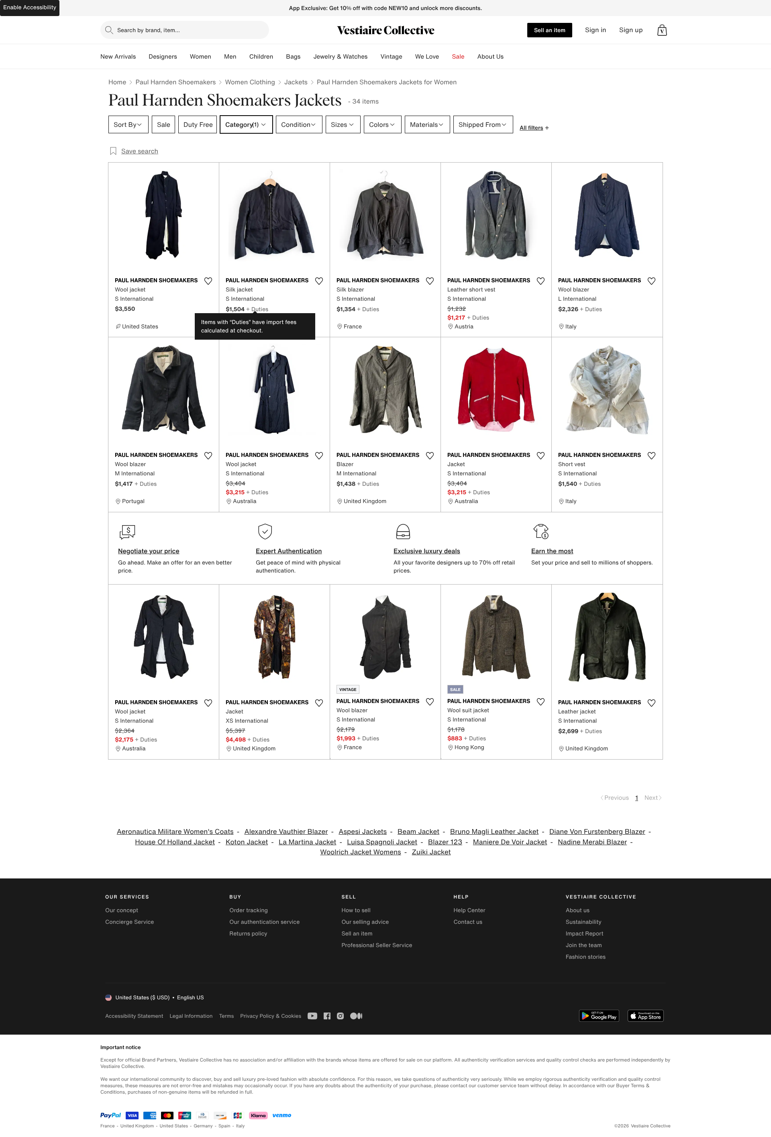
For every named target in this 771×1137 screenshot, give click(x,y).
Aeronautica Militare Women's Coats (175, 832)
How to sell (355, 910)
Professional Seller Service (376, 945)
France (107, 1126)
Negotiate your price (148, 551)
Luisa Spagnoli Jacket (382, 842)
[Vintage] (409, 56)
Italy (240, 1126)
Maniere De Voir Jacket (510, 842)
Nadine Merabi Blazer (592, 842)
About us (577, 910)
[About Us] (510, 56)
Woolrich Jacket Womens (360, 852)
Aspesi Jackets (363, 832)
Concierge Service (129, 922)
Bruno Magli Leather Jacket (494, 832)
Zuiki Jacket (431, 852)
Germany (203, 1126)
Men (230, 56)
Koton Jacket (247, 842)
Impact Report (585, 933)
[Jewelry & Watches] (374, 56)
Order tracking (248, 910)
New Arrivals (118, 56)
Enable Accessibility (29, 7)
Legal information (190, 1016)
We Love (427, 56)
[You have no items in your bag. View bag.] (662, 30)
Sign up (631, 30)
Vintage (391, 56)
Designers (163, 56)
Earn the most (552, 551)
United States (174, 1126)
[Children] (279, 56)
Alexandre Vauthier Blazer (286, 832)
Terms (226, 1016)
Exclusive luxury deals (427, 551)
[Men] (243, 56)
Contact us (468, 922)
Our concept (121, 910)
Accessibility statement (134, 1016)
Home (117, 82)
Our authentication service (264, 922)
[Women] (217, 56)
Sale (458, 56)
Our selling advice (365, 922)
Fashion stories (586, 957)
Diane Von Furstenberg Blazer (597, 832)
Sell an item (549, 30)
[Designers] (183, 56)
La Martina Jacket (307, 842)
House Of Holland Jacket (175, 842)
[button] (662, 30)
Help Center (469, 910)
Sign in (595, 30)
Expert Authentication (289, 551)
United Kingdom (137, 1126)
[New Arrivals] (142, 56)
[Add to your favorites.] (208, 281)
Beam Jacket (418, 832)
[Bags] (307, 56)
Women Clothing (250, 82)
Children (261, 56)
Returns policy (248, 933)
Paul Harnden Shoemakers (175, 82)
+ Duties (257, 309)
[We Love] (446, 56)
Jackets (296, 82)
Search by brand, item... (148, 30)
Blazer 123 (445, 842)
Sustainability (584, 922)
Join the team (584, 945)
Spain (224, 1126)
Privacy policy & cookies (270, 1016)
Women (200, 56)
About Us (490, 56)
